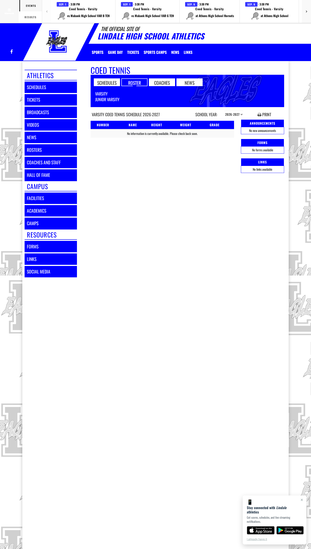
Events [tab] (31, 6)
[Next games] (306, 11)
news (31, 137)
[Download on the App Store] (261, 530)
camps (32, 223)
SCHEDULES (107, 82)
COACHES (162, 82)
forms (32, 246)
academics (36, 210)
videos (33, 124)
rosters (34, 150)
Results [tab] (31, 17)
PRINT (266, 114)
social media (38, 271)
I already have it (257, 539)
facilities (35, 198)
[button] (83, 11)
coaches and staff (44, 162)
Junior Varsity (107, 99)
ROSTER (134, 82)
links (31, 259)
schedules (36, 87)
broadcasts (38, 112)
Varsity (101, 94)
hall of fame (38, 175)
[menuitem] (133, 52)
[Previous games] (46, 11)
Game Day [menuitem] (115, 52)
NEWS (189, 82)
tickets (33, 99)
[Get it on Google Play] (290, 530)
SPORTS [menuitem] (97, 52)
